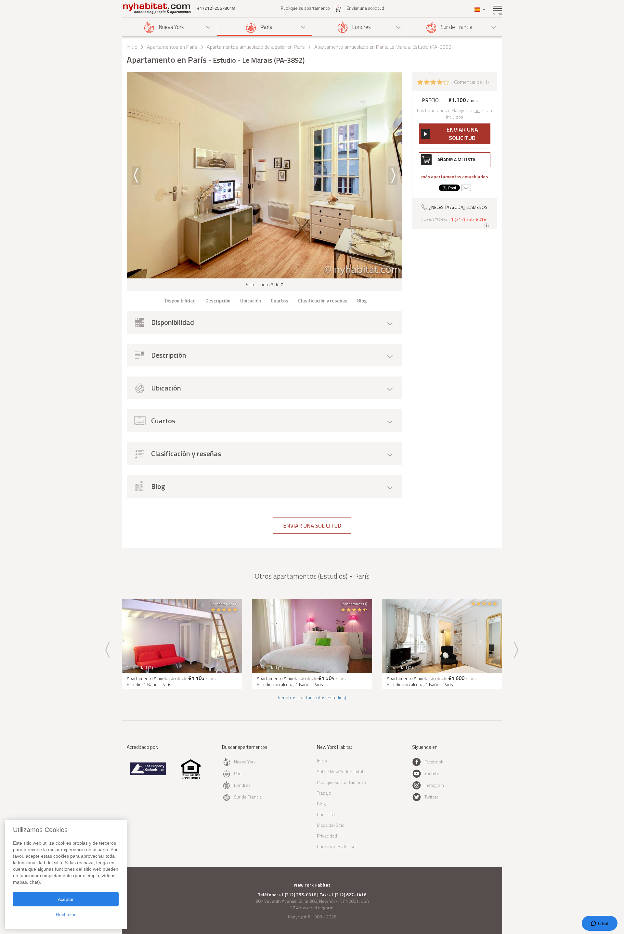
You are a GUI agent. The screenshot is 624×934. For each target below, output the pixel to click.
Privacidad (327, 835)
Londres (361, 27)
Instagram (434, 785)
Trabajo (324, 792)
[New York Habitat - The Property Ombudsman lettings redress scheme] (148, 773)
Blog (321, 803)
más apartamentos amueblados (454, 176)
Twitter (431, 796)
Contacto (326, 814)
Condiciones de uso (336, 846)
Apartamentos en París (172, 47)
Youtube (432, 773)
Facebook (433, 761)
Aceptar (66, 899)
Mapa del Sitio (330, 825)
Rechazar (66, 914)
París (266, 27)
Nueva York (171, 27)
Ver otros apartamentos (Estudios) (312, 697)
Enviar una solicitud (365, 8)
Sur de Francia (456, 27)
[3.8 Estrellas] (433, 81)
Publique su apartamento (305, 8)
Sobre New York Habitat (340, 771)
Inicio (132, 47)
